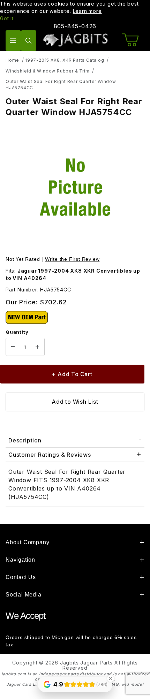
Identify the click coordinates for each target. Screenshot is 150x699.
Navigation (20, 560)
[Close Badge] (110, 678)
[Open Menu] (13, 40)
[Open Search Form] (28, 40)
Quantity (17, 332)
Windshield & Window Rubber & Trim (47, 71)
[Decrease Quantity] (13, 347)
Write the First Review (72, 259)
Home (12, 60)
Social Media (24, 595)
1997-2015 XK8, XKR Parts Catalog (64, 60)
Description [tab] (25, 440)
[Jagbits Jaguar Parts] (75, 40)
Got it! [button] (7, 18)
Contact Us (21, 577)
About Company (27, 542)
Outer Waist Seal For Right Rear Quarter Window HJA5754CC (61, 84)
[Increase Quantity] (37, 347)
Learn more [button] (87, 11)
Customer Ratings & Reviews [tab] (49, 454)
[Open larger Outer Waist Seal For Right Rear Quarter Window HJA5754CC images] (75, 187)
